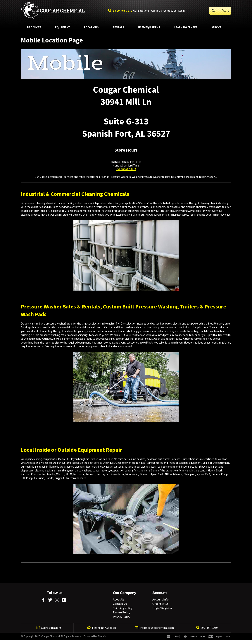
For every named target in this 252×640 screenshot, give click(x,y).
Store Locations (51, 628)
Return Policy (121, 612)
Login (181, 10)
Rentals (118, 27)
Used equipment (149, 27)
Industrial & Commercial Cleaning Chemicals (75, 193)
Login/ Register (162, 608)
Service (216, 27)
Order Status (160, 603)
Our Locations (141, 10)
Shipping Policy (122, 608)
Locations (91, 27)
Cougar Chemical (62, 11)
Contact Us (170, 10)
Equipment (62, 27)
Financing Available (104, 628)
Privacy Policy (121, 617)
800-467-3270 (209, 628)
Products (34, 27)
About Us (156, 10)
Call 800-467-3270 (126, 169)
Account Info (160, 599)
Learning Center (185, 27)
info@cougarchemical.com (157, 628)
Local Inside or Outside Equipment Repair (71, 449)
